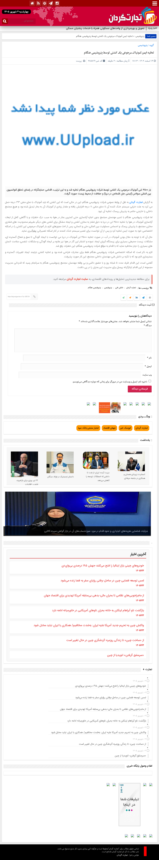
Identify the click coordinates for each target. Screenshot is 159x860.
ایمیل (148, 366)
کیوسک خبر (125, 428)
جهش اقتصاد (109, 428)
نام (149, 358)
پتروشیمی (139, 36)
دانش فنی (119, 287)
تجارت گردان (136, 202)
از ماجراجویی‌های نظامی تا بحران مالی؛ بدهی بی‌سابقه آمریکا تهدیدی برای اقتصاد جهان (94, 595)
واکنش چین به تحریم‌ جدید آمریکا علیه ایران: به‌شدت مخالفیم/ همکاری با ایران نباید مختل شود (89, 625)
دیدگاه (148, 325)
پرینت (79, 61)
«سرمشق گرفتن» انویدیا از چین (125, 655)
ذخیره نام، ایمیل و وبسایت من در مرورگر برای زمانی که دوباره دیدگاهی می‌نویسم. (109, 382)
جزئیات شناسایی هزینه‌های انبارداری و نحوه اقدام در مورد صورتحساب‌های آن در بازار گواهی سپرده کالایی (96, 531)
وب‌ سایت (147, 375)
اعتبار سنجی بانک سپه (88, 428)
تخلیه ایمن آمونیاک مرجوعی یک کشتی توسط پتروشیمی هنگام (119, 52)
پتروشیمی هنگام (94, 287)
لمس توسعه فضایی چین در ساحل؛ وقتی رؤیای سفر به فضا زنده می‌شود (102, 580)
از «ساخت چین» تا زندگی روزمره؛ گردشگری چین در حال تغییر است (105, 640)
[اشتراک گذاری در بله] (123, 297)
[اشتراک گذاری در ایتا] (130, 297)
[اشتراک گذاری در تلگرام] (143, 298)
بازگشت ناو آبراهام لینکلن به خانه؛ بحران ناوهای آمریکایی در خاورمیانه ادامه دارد (98, 610)
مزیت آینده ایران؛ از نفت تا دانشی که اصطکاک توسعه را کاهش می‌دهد (97, 476)
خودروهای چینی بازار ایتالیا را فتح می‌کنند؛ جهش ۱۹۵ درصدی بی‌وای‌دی (102, 565)
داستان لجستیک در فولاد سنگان (60, 477)
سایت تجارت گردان (77, 279)
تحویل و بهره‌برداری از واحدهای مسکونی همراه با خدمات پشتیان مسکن (104, 28)
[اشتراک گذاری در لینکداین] (137, 297)
